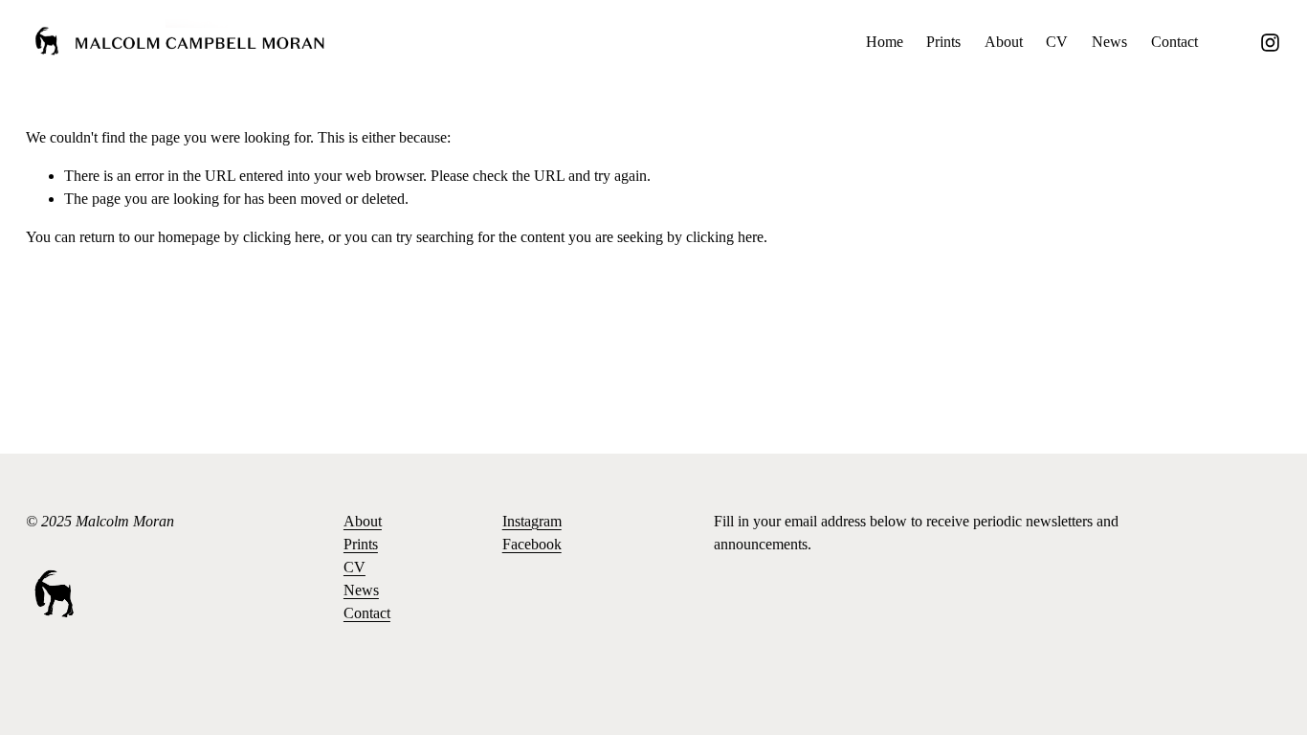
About (1004, 41)
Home (884, 41)
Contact (1174, 41)
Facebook (532, 544)
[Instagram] (1270, 43)
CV (1057, 41)
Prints (943, 41)
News (1109, 41)
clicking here (282, 237)
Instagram (532, 521)
